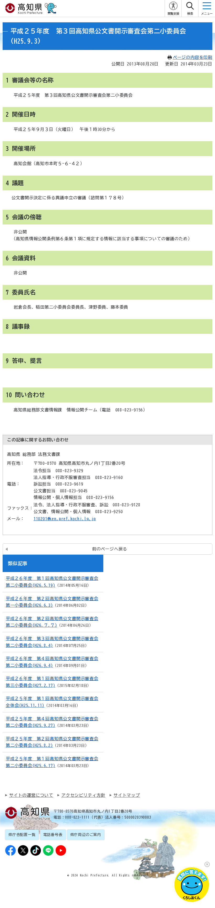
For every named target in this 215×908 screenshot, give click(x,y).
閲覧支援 (173, 13)
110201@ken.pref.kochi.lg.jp (65, 519)
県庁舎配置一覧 (22, 834)
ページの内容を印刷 (192, 57)
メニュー (207, 13)
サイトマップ (127, 795)
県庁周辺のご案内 (85, 834)
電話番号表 (53, 834)
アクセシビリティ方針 (83, 795)
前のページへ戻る (109, 549)
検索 (190, 13)
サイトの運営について (31, 795)
